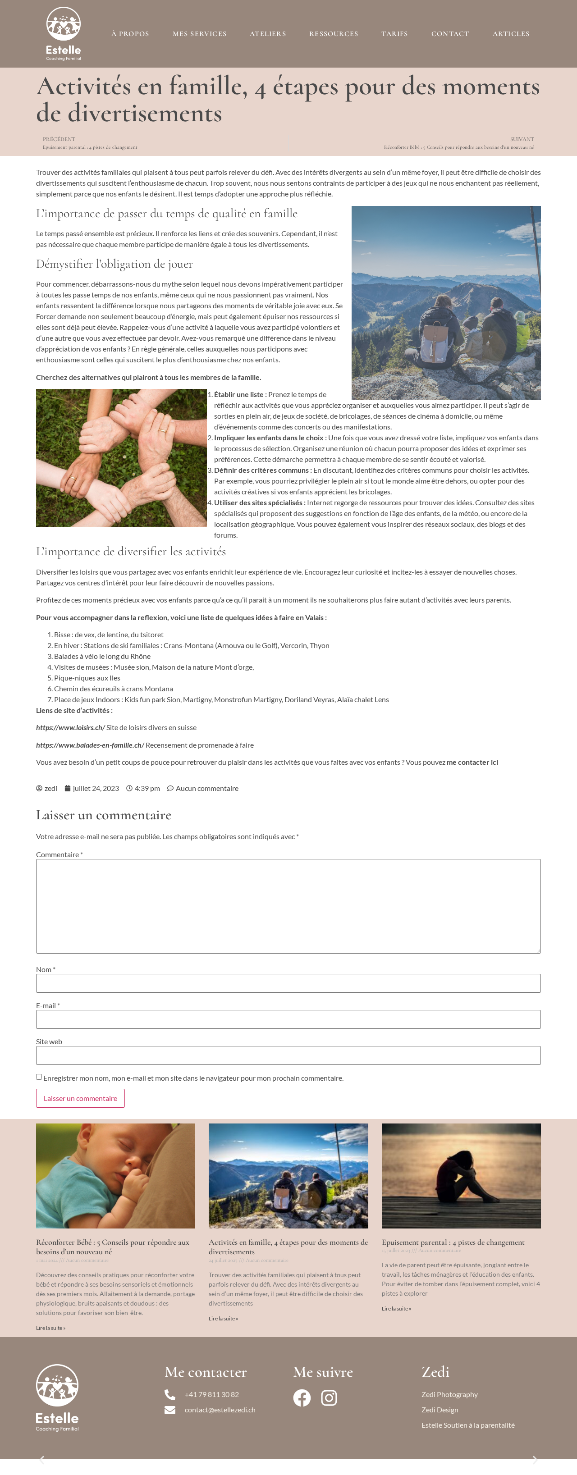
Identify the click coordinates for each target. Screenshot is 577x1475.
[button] (41, 1460)
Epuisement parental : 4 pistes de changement (453, 1242)
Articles (511, 33)
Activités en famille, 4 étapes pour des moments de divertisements (288, 1247)
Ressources (333, 33)
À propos (130, 33)
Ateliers (268, 33)
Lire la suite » (51, 1327)
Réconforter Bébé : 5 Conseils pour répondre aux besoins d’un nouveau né (112, 1247)
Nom (45, 969)
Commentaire (59, 854)
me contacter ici (472, 762)
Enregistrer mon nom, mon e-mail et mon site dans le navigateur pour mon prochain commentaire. (193, 1078)
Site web (49, 1041)
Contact (450, 33)
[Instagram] (329, 1398)
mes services (200, 33)
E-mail (48, 1005)
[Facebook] (302, 1398)
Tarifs (394, 33)
